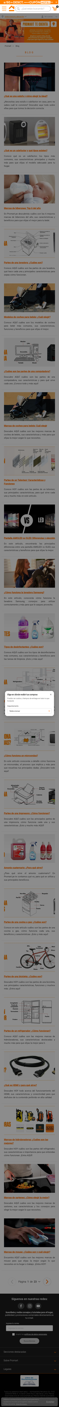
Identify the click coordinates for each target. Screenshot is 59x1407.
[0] (54, 10)
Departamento (12, 706)
